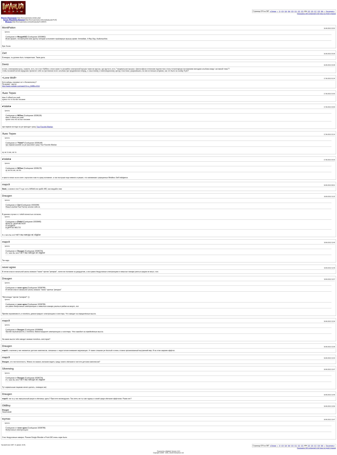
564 (289, 11)
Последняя (330, 11)
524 (286, 11)
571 (295, 11)
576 (312, 11)
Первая (273, 11)
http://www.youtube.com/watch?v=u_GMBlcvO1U (21, 86)
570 (292, 11)
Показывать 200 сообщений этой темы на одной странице (316, 13)
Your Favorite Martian (44, 127)
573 (302, 11)
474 (282, 11)
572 (299, 11)
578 (319, 11)
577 (315, 11)
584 (322, 11)
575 (309, 11)
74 (279, 11)
